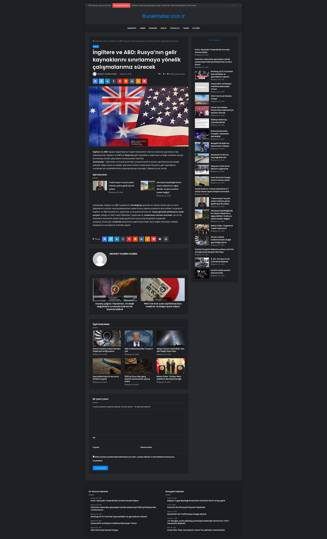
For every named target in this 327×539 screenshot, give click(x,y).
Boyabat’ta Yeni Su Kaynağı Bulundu (220, 156)
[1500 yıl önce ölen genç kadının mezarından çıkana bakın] (139, 366)
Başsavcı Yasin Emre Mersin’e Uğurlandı (220, 167)
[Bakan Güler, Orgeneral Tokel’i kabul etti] (202, 229)
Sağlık (163, 28)
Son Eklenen (214, 40)
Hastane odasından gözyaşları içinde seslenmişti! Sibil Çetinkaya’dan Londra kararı (213, 62)
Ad (94, 438)
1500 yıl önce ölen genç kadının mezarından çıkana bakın (137, 379)
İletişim (196, 28)
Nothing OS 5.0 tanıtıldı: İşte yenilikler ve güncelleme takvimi (156, 5)
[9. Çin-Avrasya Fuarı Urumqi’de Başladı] (202, 262)
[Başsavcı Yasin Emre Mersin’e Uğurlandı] (202, 169)
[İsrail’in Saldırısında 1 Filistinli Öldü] (202, 274)
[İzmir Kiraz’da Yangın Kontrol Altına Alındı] (202, 181)
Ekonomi (153, 28)
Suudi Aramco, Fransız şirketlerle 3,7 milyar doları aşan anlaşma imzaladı (212, 190)
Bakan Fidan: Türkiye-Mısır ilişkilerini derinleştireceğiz (169, 377)
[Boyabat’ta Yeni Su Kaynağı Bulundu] (202, 158)
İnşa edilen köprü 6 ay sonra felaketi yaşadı (106, 377)
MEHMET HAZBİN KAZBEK (107, 74)
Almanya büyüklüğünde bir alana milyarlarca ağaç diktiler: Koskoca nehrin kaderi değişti (222, 214)
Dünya (105, 41)
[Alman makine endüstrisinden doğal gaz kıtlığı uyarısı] (107, 338)
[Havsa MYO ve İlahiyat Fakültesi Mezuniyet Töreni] (202, 87)
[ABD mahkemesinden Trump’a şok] (139, 338)
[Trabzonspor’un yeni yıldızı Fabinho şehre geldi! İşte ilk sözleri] (100, 185)
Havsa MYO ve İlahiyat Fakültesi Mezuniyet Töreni (221, 86)
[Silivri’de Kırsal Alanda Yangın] (202, 99)
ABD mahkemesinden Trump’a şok (139, 349)
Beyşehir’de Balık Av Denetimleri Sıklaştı (220, 144)
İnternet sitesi (146, 447)
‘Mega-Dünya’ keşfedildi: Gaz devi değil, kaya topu (170, 349)
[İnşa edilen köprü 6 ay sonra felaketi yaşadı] (107, 366)
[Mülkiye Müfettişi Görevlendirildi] (202, 123)
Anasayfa (131, 28)
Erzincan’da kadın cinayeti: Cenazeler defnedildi (220, 134)
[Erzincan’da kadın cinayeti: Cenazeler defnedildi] (202, 134)
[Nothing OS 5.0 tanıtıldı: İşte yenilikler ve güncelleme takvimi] (202, 75)
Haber (142, 28)
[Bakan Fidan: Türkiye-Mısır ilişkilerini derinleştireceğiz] (171, 366)
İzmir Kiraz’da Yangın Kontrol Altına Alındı (220, 178)
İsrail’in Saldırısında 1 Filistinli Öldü (220, 271)
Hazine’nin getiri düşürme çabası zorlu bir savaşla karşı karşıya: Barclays (214, 250)
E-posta (96, 447)
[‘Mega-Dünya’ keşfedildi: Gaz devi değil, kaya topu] (171, 338)
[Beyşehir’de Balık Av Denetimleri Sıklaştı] (202, 147)
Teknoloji (174, 28)
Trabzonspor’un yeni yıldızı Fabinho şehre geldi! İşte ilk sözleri (121, 185)
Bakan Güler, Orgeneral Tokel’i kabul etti (222, 227)
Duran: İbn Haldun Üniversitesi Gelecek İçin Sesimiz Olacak (222, 110)
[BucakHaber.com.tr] (163, 16)
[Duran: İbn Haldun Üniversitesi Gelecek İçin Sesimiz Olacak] (202, 111)
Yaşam (186, 28)
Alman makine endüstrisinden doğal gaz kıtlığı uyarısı (107, 349)
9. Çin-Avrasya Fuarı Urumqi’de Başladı (220, 260)
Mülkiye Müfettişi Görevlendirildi (219, 121)
